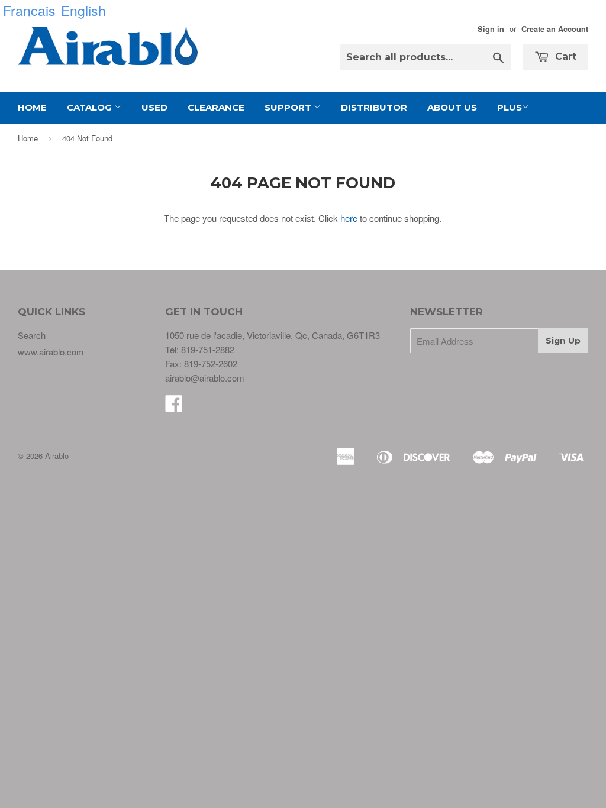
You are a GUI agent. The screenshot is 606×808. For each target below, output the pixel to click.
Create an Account (554, 29)
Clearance (216, 107)
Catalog (90, 107)
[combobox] (425, 57)
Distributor (374, 107)
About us (452, 107)
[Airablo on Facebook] (174, 406)
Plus (509, 107)
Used (154, 107)
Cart (564, 56)
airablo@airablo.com (204, 377)
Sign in (491, 29)
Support (289, 107)
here (348, 218)
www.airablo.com (51, 351)
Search (32, 335)
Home (32, 107)
